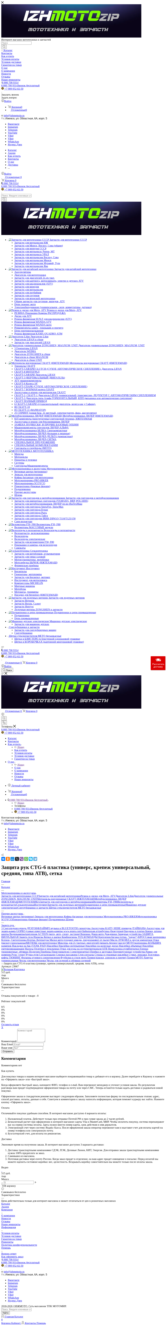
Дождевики (111, 934)
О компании (8, 1215)
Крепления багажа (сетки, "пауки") (118, 937)
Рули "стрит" (18, 954)
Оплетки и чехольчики (47, 948)
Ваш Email (7, 1044)
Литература (43, 940)
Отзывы (5, 1221)
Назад (21, 747)
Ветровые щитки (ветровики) (18, 916)
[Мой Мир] (12, 859)
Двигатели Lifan (124, 896)
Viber (11, 135)
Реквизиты (7, 1242)
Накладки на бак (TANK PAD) (29, 945)
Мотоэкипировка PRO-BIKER (120, 916)
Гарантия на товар (11, 1239)
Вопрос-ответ (8, 1253)
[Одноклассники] (8, 859)
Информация (8, 1227)
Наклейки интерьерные (72, 945)
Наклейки (53, 945)
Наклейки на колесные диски (102, 945)
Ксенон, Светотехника (14, 940)
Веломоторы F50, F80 (105, 901)
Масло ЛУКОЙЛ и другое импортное (131, 940)
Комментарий (9, 1041)
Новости (6, 1218)
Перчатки (134, 948)
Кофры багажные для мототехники (84, 916)
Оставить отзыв (10, 1024)
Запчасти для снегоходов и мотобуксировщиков (66, 901)
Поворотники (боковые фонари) (30, 919)
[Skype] (31, 859)
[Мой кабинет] (2, 714)
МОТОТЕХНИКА (29, 901)
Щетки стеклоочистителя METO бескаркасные (75, 907)
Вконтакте (13, 124)
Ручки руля (32, 954)
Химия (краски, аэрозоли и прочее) (107, 957)
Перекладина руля (118, 948)
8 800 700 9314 (10, 82)
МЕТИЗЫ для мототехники (42, 943)
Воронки (85, 934)
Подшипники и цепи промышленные (105, 904)
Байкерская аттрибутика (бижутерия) (103, 931)
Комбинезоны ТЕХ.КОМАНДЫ (80, 937)
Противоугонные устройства (129, 951)
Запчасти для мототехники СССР (20, 896)
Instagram (13, 127)
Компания (7, 1209)
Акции (5, 1206)
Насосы (29, 948)
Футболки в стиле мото (73, 957)
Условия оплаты (10, 1233)
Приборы (46, 951)
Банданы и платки (134, 931)
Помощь (6, 1247)
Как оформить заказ (12, 1256)
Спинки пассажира (67, 954)
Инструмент (41, 904)
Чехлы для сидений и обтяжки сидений (69, 960)
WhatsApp (13, 141)
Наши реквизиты (10, 1224)
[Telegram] (35, 859)
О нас (17, 767)
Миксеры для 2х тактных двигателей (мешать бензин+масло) (92, 943)
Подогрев (34, 951)
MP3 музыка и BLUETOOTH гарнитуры (68, 928)
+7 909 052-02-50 (14, 88)
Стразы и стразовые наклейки (112, 954)
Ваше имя (7, 1047)
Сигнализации (47, 954)
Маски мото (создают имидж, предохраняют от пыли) (80, 940)
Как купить (20, 750)
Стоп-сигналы (86, 954)
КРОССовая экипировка (152, 937)
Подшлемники (57, 919)
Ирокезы (38, 937)
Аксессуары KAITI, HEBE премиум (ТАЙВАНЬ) (119, 928)
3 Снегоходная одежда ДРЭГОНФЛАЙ (23, 928)
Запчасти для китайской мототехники (60, 896)
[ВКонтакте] (3, 859)
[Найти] (4, 47)
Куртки (31, 940)
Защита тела (26, 937)
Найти (5, 1313)
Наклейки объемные (130, 945)
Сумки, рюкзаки (138, 954)
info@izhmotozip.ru (14, 115)
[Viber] (21, 859)
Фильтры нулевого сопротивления (40, 957)
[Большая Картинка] (13, 969)
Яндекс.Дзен (15, 144)
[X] (17, 859)
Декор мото (97, 934)
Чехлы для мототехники (33, 960)
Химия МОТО (135, 957)
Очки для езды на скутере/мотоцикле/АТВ (84, 948)
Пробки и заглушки (101, 951)
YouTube (12, 132)
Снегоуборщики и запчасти (33, 907)
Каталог (5, 1203)
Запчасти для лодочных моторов (66, 904)
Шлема (70, 919)
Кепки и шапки (53, 937)
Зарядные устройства (130, 934)
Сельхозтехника (25, 904)
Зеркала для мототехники (49, 916)
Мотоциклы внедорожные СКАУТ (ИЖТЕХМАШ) (66, 899)
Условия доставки (11, 1236)
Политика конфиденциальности (19, 1245)
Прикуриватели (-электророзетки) (71, 951)
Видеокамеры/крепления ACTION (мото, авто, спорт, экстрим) (44, 934)
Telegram (12, 129)
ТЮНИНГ (15, 957)
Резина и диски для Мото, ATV (98, 896)
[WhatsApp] (26, 859)
